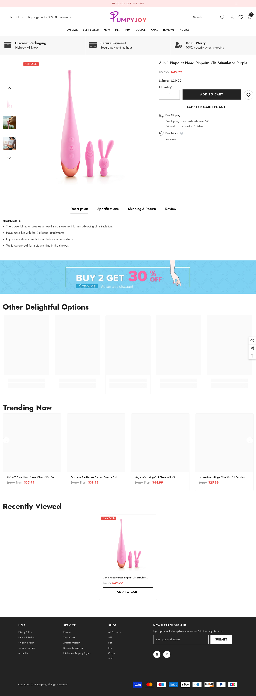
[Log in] (232, 17)
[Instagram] (156, 654)
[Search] (209, 17)
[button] (9, 88)
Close (236, 3)
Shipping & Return (142, 208)
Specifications (108, 208)
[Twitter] (166, 654)
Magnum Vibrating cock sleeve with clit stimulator (155, 477)
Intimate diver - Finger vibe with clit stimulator (222, 477)
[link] (42, 45)
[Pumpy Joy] (128, 277)
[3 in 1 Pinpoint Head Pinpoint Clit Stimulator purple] (128, 543)
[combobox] (205, 17)
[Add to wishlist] (248, 95)
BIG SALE (138, 3)
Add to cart (211, 94)
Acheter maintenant (206, 107)
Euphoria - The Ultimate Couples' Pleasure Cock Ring (94, 477)
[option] (85, 123)
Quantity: (165, 87)
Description (79, 208)
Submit (221, 639)
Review (170, 208)
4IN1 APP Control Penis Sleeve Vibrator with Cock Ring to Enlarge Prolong (31, 477)
